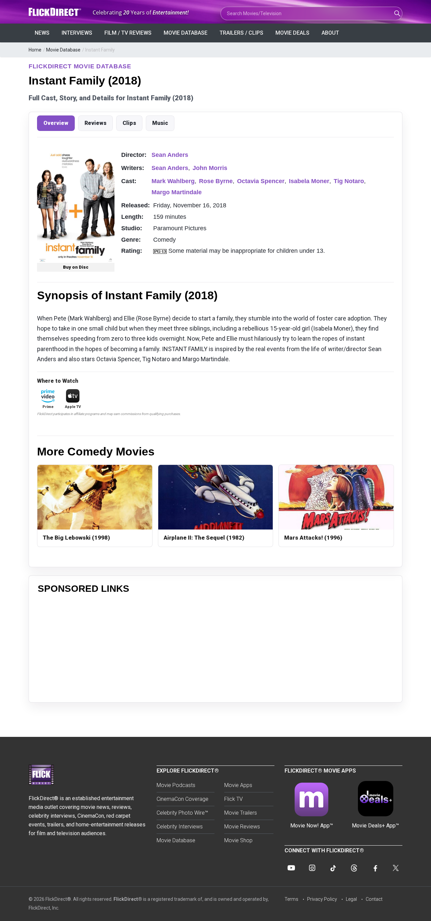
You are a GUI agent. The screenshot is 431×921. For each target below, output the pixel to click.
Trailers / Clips (241, 33)
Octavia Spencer (261, 181)
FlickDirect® (127, 899)
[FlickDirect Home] (55, 12)
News (42, 33)
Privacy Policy (322, 899)
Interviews (77, 33)
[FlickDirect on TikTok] (333, 868)
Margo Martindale (177, 192)
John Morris (210, 168)
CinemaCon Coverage (182, 799)
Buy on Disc (76, 267)
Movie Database (185, 33)
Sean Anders (170, 154)
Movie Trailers (240, 813)
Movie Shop (238, 840)
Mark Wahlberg (173, 181)
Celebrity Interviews (180, 826)
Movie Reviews (242, 826)
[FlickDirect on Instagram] (312, 868)
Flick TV (233, 799)
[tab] (56, 123)
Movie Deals (292, 33)
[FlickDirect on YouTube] (291, 868)
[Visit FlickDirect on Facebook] (375, 868)
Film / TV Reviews (128, 33)
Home (35, 50)
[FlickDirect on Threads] (354, 868)
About (330, 33)
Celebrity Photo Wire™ (182, 813)
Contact (374, 899)
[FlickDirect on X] (395, 868)
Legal (351, 899)
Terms (291, 899)
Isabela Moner (309, 181)
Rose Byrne (216, 181)
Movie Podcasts (176, 785)
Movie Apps (238, 785)
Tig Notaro (349, 181)
